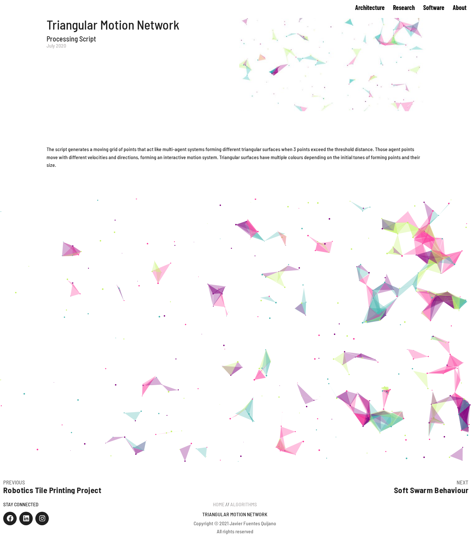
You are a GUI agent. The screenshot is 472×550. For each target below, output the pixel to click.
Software (433, 7)
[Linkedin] (26, 518)
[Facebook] (10, 518)
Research (404, 7)
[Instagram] (42, 518)
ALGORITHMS (243, 504)
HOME (218, 504)
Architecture (370, 7)
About (460, 7)
